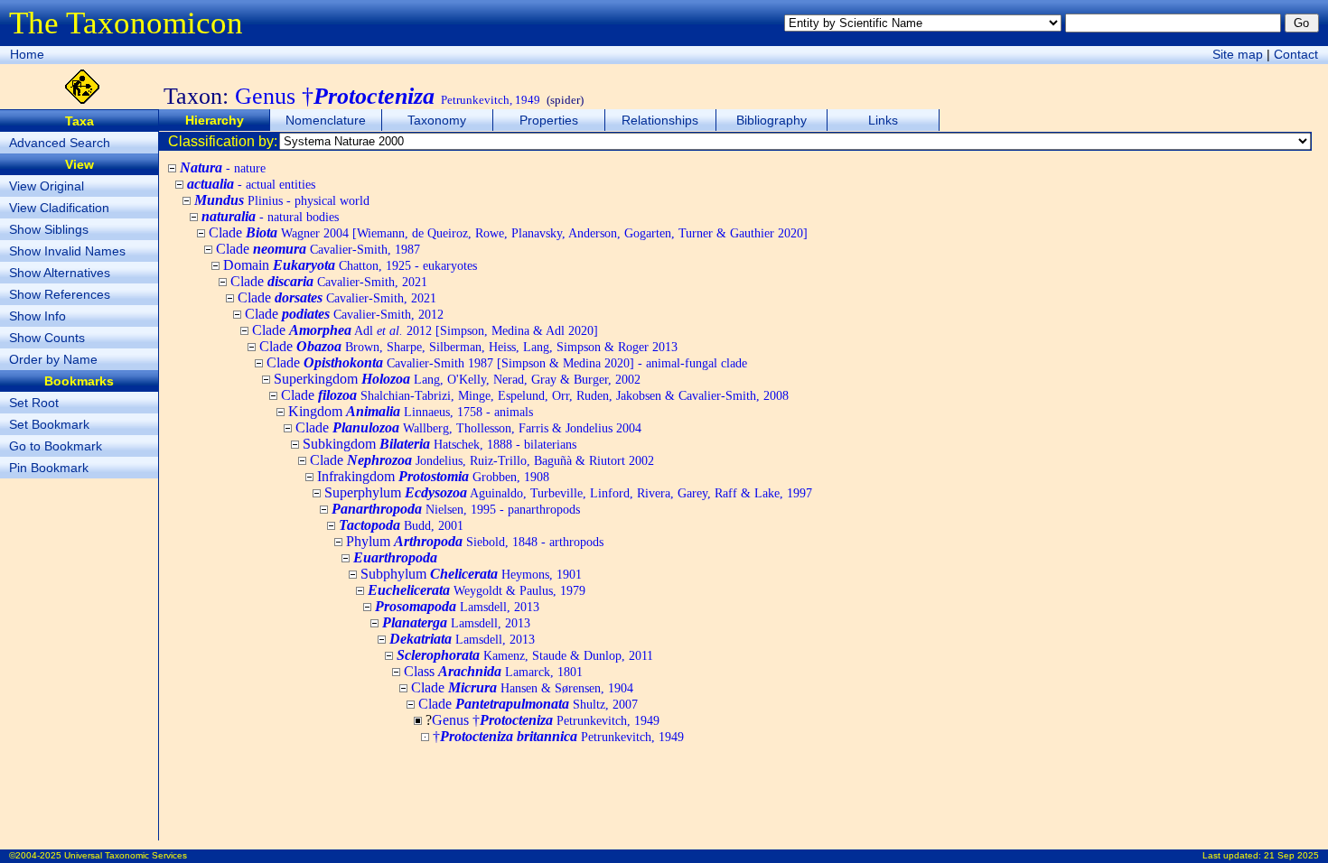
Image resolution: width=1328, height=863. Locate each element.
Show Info (37, 316)
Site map (1237, 54)
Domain (350, 265)
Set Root (34, 402)
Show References (59, 294)
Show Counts (47, 337)
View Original (46, 186)
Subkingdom (439, 443)
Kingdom (410, 411)
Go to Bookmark (55, 446)
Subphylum (471, 573)
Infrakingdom (433, 476)
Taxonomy (436, 120)
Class (493, 671)
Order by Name (53, 359)
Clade (508, 232)
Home (27, 54)
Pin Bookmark (49, 467)
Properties (548, 120)
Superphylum (568, 492)
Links (883, 120)
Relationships (660, 120)
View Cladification (59, 207)
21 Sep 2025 (1291, 855)
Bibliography (771, 120)
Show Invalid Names (67, 251)
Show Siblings (49, 229)
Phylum (474, 541)
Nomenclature (325, 120)
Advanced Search (59, 142)
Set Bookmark (49, 424)
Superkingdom (457, 378)
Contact (1296, 54)
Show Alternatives (59, 272)
